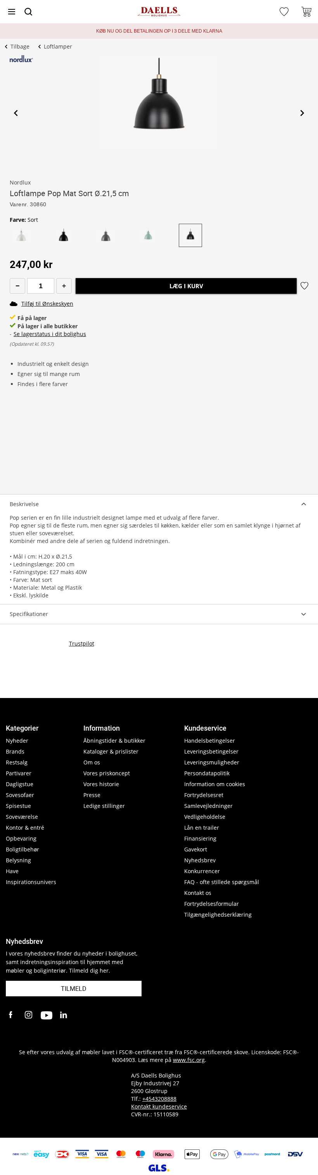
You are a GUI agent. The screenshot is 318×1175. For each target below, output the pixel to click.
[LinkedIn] (64, 1015)
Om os (91, 762)
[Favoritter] (285, 11)
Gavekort (195, 849)
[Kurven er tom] (306, 11)
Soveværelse (22, 816)
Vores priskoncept (106, 773)
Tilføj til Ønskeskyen (47, 303)
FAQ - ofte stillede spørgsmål (221, 882)
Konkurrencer (202, 871)
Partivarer (18, 773)
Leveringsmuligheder (211, 762)
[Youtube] (46, 1015)
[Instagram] (29, 1015)
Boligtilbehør (22, 849)
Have (12, 871)
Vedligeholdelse (204, 816)
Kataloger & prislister (110, 751)
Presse (91, 795)
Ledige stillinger (104, 805)
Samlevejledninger (208, 805)
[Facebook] (11, 1015)
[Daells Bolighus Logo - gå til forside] (159, 12)
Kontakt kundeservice (159, 1106)
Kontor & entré (25, 827)
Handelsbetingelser (209, 740)
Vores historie (101, 784)
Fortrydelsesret (203, 795)
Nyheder (17, 740)
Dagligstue (19, 784)
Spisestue (18, 805)
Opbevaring (21, 838)
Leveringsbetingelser (211, 751)
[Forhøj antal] (64, 286)
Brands (15, 751)
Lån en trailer (201, 827)
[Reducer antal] (17, 286)
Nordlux (20, 182)
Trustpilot (81, 643)
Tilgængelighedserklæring (218, 914)
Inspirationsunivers (31, 882)
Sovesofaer (20, 795)
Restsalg (17, 762)
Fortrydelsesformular (211, 903)
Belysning (18, 860)
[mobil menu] (11, 11)
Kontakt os (197, 892)
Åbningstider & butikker (114, 740)
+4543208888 (159, 1098)
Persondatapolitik (207, 773)
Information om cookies (214, 784)
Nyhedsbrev (200, 860)
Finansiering (200, 838)
